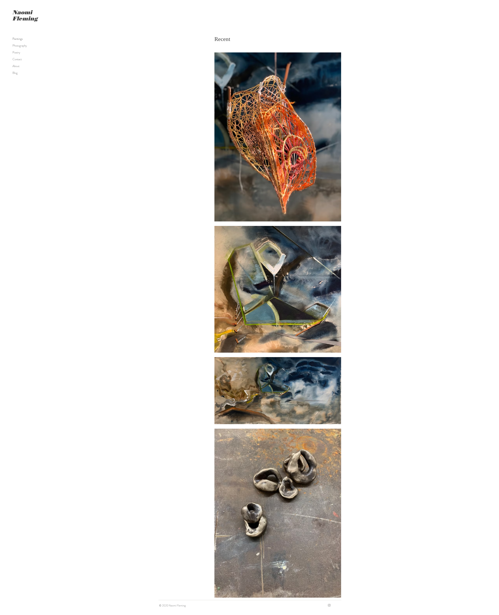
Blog (15, 73)
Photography (19, 45)
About (15, 66)
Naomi (22, 12)
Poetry (16, 52)
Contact (17, 59)
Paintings (17, 39)
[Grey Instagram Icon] (329, 605)
